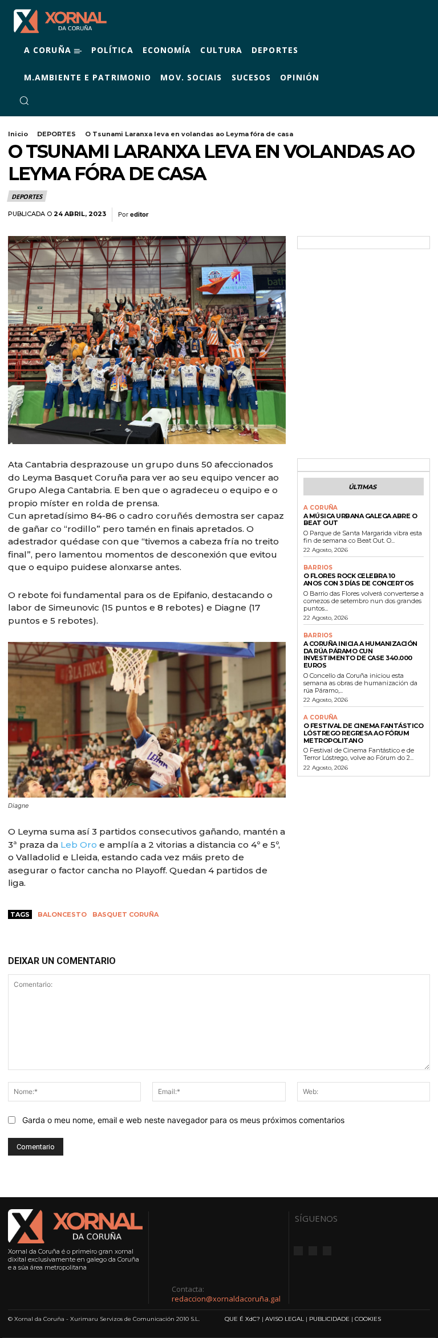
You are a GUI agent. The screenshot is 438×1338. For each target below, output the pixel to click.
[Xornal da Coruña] (60, 21)
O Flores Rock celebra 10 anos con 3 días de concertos (358, 579)
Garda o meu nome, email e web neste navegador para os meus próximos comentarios (183, 1120)
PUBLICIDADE (329, 1319)
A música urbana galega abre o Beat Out (360, 519)
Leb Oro (78, 844)
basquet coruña (125, 914)
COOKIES (368, 1319)
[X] (72, 101)
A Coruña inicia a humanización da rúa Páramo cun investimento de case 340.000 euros (360, 654)
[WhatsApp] (392, 215)
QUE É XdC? (242, 1319)
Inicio (18, 134)
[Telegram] (418, 215)
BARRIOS (317, 567)
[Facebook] (44, 101)
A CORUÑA (320, 508)
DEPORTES (56, 134)
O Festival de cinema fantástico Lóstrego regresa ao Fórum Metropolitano (363, 733)
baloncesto (62, 914)
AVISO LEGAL (284, 1319)
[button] (24, 100)
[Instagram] (58, 101)
